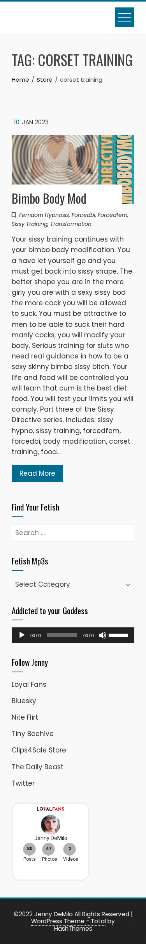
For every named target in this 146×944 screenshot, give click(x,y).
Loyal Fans (29, 684)
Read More (37, 473)
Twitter (23, 783)
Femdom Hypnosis (44, 215)
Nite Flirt (25, 717)
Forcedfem (112, 215)
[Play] (22, 635)
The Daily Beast (37, 767)
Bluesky (24, 701)
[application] (73, 635)
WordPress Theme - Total (68, 921)
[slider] (119, 634)
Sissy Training (29, 224)
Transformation (70, 224)
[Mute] (102, 635)
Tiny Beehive (33, 733)
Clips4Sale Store (39, 750)
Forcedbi (83, 215)
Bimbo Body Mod (49, 198)
